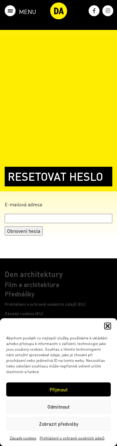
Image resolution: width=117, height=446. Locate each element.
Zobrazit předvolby (58, 424)
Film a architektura (32, 285)
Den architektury (34, 274)
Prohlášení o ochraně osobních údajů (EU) (45, 304)
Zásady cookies (23, 438)
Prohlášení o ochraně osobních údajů (72, 438)
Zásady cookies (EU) (24, 313)
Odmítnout (58, 407)
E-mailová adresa (23, 204)
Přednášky (20, 294)
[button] (108, 326)
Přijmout (59, 389)
